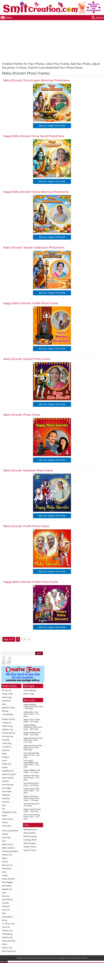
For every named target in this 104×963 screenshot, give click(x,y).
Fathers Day (6, 764)
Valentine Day (7, 937)
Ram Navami (7, 886)
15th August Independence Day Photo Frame (30, 763)
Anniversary (6, 701)
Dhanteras (6, 750)
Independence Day (9, 812)
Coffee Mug (6, 743)
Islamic (4, 816)
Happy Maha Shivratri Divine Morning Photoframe (35, 192)
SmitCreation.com (42, 958)
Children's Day (7, 729)
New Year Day (7, 865)
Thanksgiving (7, 934)
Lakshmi (5, 834)
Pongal (4, 875)
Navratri (5, 862)
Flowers (5, 767)
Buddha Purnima (8, 719)
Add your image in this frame (52, 125)
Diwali (4, 754)
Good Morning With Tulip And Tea (31, 754)
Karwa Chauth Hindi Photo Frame (31, 790)
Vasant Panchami (8, 941)
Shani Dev (6, 910)
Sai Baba (5, 903)
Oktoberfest (6, 868)
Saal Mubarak (7, 899)
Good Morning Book (31, 804)
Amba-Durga (7, 697)
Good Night (6, 788)
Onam (4, 872)
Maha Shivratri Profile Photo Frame (26, 526)
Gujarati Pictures (29, 850)
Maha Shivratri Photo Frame (21, 414)
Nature (4, 858)
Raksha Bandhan (8, 879)
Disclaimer (53, 958)
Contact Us (84, 958)
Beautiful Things (8, 708)
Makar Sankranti (8, 848)
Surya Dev (6, 927)
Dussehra (5, 757)
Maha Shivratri (7, 844)
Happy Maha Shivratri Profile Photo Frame (30, 303)
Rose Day (5, 896)
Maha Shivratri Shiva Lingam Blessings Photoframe (36, 80)
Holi (3, 809)
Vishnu (4, 944)
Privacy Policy (74, 958)
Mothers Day (7, 855)
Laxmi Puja (6, 838)
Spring (4, 920)
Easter (4, 760)
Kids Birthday (8, 714)
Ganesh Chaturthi (9, 774)
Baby (4, 704)
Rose (4, 893)
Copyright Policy (63, 958)
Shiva (4, 913)
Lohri (4, 841)
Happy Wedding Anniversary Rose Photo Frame (32, 727)
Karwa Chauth (7, 819)
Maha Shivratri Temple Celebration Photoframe (33, 247)
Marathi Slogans (29, 843)
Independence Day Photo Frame (30, 713)
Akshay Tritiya (7, 694)
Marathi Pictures (29, 847)
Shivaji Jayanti (7, 917)
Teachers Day (7, 930)
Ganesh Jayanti (7, 778)
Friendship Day (7, 771)
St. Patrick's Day (8, 924)
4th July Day (6, 690)
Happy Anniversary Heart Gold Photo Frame (33, 739)
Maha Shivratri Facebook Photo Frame (28, 470)
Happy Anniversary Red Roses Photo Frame (32, 747)
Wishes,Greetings (30, 836)
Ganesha (5, 781)
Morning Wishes (29, 833)
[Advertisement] (52, 39)
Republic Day (7, 889)
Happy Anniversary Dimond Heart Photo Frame (31, 798)
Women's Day (7, 948)
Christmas (6, 740)
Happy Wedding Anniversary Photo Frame (33, 706)
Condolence (6, 747)
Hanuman (5, 802)
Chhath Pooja (7, 726)
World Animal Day (9, 951)
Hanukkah (6, 798)
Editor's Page (28, 694)
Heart (4, 805)
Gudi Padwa (6, 791)
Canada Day (6, 723)
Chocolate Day (7, 736)
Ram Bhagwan (7, 882)
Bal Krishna (7, 826)
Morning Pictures (30, 829)
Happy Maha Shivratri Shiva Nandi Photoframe (33, 136)
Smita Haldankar (29, 690)
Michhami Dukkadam (10, 851)
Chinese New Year (9, 733)
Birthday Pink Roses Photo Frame (31, 777)
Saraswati (5, 906)
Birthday (5, 711)
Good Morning (7, 785)
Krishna (5, 822)
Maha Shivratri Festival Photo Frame (26, 359)
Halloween (6, 795)
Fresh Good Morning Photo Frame (31, 816)
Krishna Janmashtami (10, 831)
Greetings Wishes (30, 840)
